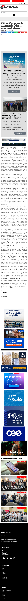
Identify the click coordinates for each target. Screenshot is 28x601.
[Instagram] (27, 3)
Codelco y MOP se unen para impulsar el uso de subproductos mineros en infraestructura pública (13, 116)
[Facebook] (19, 3)
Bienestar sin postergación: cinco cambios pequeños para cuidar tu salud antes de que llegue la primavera (14, 72)
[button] (14, 15)
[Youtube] (24, 3)
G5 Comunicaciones (5, 537)
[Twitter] (22, 3)
